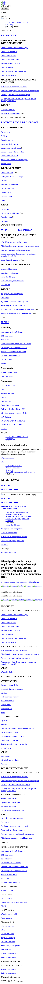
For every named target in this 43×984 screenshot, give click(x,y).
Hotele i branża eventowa (10, 184)
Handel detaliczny (7, 188)
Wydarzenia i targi (7, 934)
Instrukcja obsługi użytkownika (12, 281)
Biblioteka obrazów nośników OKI (13, 413)
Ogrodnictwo (6, 192)
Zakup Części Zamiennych (10, 260)
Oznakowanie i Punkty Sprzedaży (13, 736)
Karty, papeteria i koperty (10, 144)
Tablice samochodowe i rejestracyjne (14, 160)
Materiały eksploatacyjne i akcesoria (14, 242)
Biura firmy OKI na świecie (11, 863)
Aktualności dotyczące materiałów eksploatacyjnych (20, 91)
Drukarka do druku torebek (11, 148)
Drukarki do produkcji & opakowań (14, 71)
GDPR (3, 906)
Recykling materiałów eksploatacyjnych (15, 95)
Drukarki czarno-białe (9, 52)
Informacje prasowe (8, 385)
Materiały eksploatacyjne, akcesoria (14, 87)
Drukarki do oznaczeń (9, 75)
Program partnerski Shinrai (10, 356)
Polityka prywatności (9, 957)
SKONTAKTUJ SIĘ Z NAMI (17, 22)
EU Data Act (5, 285)
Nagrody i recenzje (8, 938)
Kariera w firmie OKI (9, 875)
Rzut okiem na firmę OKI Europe (13, 332)
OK (2, 462)
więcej (3, 363)
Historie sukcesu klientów (10, 114)
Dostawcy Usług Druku (9, 685)
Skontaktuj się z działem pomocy (13, 305)
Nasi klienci (5, 340)
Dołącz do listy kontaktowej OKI (13, 409)
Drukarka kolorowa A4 (9, 156)
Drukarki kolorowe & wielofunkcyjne (14, 48)
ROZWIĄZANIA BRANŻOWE (19, 122)
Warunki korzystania (8, 953)
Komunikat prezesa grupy (10, 405)
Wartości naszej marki (9, 372)
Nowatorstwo (6, 401)
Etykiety (4, 136)
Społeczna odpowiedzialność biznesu (14, 867)
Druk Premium (6, 217)
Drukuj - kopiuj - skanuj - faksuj (12, 152)
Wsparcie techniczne (13, 468)
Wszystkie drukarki (8, 110)
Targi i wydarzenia (7, 393)
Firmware (9, 521)
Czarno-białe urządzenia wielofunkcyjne (20, 472)
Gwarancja (5, 298)
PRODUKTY (9, 35)
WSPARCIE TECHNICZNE (17, 229)
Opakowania (5, 132)
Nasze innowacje (7, 376)
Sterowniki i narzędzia (9, 269)
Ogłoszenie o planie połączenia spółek (15, 902)
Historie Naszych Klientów (11, 760)
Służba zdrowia (6, 196)
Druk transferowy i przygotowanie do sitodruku (18, 728)
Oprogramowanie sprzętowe (11, 273)
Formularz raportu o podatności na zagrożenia (17, 309)
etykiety (4, 724)
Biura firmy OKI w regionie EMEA (14, 348)
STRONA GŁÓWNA (14, 466)
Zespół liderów (6, 859)
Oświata (4, 180)
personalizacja (6, 164)
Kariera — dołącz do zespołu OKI (13, 352)
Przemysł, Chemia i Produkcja (12, 177)
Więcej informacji (7, 458)
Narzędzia (4, 221)
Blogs (3, 389)
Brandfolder (5, 209)
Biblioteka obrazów (8, 942)
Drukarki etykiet (7, 67)
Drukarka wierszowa (8, 56)
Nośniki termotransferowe (10, 63)
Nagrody (4, 397)
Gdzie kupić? (10, 25)
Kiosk (3, 200)
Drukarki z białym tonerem (10, 60)
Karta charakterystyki (8, 277)
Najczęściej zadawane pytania (12, 294)
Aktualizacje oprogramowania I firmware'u (16, 313)
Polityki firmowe (7, 890)
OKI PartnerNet (6, 360)
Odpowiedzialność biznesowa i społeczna (16, 344)
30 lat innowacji (6, 336)
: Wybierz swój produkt (14, 506)
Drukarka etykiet (7, 173)
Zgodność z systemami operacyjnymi (14, 302)
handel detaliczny (7, 701)
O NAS (5, 322)
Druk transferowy (7, 140)
